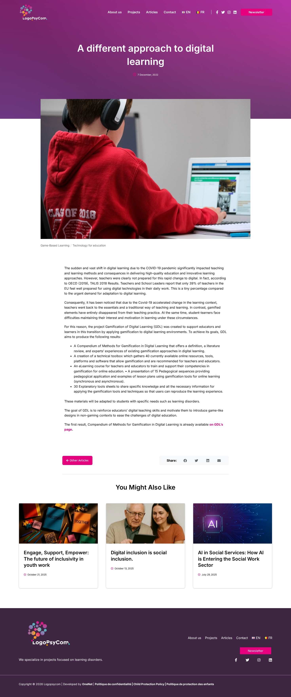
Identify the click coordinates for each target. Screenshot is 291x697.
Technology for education (89, 245)
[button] (256, 12)
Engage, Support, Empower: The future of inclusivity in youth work (56, 559)
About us (194, 638)
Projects (211, 638)
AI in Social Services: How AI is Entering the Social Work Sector (231, 559)
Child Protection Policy (148, 684)
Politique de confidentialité (113, 684)
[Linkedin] (235, 12)
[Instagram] (229, 12)
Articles (226, 638)
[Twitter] (223, 12)
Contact (242, 638)
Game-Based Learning (55, 245)
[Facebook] (217, 12)
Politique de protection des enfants (190, 684)
